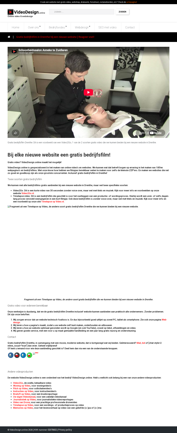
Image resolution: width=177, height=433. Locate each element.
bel (143, 343)
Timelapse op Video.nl (52, 201)
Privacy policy (65, 429)
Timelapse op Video (23, 405)
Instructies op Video (23, 391)
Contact (130, 27)
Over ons (33, 27)
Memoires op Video (23, 408)
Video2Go (18, 383)
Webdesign (81, 27)
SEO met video (107, 27)
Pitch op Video (20, 388)
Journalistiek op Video (24, 399)
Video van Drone (21, 402)
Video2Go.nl (28, 193)
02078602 (52, 429)
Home (15, 27)
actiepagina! (131, 2)
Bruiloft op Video (21, 394)
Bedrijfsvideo (57, 27)
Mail (139, 343)
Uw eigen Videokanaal (24, 396)
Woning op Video (21, 385)
